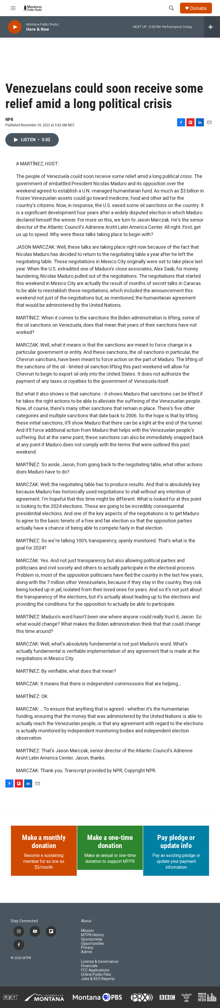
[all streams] (212, 27)
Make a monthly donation (43, 842)
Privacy (87, 948)
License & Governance (99, 962)
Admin (86, 952)
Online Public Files (96, 975)
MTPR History (92, 935)
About (86, 921)
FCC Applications (95, 970)
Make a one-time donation (110, 842)
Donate (198, 8)
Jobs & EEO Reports (98, 979)
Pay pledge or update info (176, 842)
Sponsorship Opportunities (92, 941)
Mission (87, 931)
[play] (14, 27)
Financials (89, 966)
